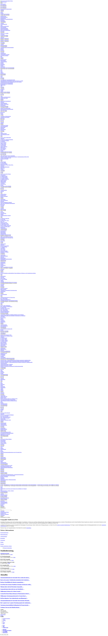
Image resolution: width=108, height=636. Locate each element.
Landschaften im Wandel (4, 54)
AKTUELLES (3, 184)
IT (3, 621)
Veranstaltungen (3, 326)
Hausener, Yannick (3, 222)
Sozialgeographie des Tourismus (6, 151)
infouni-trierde (3, 614)
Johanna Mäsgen (3, 194)
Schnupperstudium (3, 45)
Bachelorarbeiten (3, 230)
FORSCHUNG (3, 182)
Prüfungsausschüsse (4, 17)
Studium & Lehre (3, 346)
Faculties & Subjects (6, 618)
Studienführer (28, 527)
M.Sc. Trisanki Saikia (4, 310)
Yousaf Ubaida (3, 145)
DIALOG (2, 446)
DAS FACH (2, 240)
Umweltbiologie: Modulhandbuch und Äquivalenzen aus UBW (11, 80)
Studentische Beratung (4, 553)
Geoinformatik (3, 367)
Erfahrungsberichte (3, 501)
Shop (4, 623)
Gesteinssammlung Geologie (5, 215)
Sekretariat (2, 138)
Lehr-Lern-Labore (3, 110)
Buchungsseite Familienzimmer (6, 9)
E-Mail (11, 554)
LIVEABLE (2, 316)
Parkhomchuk (2, 387)
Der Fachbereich (3, 4)
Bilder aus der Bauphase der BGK (6, 236)
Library (4, 619)
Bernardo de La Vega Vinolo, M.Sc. (6, 164)
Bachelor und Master (4, 476)
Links (1, 401)
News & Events (3, 153)
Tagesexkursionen (3, 363)
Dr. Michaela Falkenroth (4, 218)
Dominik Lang (3, 195)
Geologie (2, 206)
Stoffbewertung (3, 430)
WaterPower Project (4, 288)
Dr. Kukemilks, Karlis (4, 223)
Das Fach (2, 94)
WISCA (1, 272)
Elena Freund (2, 278)
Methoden (2, 350)
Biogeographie (3, 73)
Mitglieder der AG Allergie (5, 434)
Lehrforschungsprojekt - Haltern (6, 365)
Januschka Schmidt (3, 163)
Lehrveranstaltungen (4, 126)
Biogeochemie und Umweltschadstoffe (7, 67)
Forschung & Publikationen (5, 351)
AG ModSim (2, 355)
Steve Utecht (2, 249)
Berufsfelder (2, 64)
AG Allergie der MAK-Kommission (6, 433)
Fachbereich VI (3, 513)
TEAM (1, 171)
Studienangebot (3, 458)
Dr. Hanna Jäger (3, 307)
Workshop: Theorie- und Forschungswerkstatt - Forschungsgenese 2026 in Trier (14, 156)
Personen (2, 49)
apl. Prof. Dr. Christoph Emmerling (6, 139)
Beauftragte (2, 20)
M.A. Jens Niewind (3, 309)
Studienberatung (3, 349)
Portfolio (2, 62)
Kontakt (1, 150)
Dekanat (1, 13)
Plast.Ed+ (2, 319)
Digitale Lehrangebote (4, 104)
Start (1, 69)
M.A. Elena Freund (3, 298)
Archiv (1, 12)
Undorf (1, 388)
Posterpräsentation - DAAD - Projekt (7, 490)
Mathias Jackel (3, 243)
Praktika (1, 65)
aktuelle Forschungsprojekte (5, 108)
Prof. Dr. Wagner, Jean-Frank (5, 225)
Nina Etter (2, 277)
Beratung (2, 63)
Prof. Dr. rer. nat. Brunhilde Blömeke (7, 414)
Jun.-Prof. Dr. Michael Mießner (6, 439)
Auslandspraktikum (3, 502)
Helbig (1, 385)
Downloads (2, 503)
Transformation (3, 53)
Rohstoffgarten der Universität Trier (6, 237)
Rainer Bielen (2, 345)
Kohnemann (2, 386)
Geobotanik (2, 169)
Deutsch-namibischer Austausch (6, 202)
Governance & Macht (4, 55)
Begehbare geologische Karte (5, 234)
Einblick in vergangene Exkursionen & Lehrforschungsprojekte (11, 366)
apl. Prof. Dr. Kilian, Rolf (5, 226)
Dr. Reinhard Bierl (3, 246)
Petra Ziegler (2, 149)
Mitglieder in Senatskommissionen (6, 19)
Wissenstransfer (3, 449)
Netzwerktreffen (3, 27)
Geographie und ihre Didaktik (5, 186)
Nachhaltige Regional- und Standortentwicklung (9, 300)
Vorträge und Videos (4, 98)
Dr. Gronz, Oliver (3, 338)
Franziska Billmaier (3, 250)
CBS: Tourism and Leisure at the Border (7, 155)
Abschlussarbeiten (3, 61)
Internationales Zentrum (4, 497)
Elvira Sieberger (3, 148)
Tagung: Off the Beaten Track (5, 157)
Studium (1, 57)
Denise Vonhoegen (3, 146)
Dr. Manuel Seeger (3, 337)
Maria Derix (2, 167)
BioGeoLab (2, 112)
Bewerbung (2, 500)
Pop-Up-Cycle (3, 317)
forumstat (2, 356)
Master (1, 461)
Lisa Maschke (2, 441)
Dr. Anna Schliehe (3, 279)
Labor (1, 132)
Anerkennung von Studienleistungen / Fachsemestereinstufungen (11, 474)
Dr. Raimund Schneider (4, 140)
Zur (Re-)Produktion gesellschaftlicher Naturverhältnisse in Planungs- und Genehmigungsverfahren (18, 273)
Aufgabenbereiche (3, 24)
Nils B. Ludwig (3, 442)
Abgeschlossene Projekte (4, 134)
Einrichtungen (2, 105)
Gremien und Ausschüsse (4, 14)
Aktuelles (2, 10)
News (1, 70)
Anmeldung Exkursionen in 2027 (6, 465)
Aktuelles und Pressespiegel (5, 97)
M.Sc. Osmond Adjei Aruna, (5, 416)
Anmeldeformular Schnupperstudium (7, 47)
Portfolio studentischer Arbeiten (6, 546)
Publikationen (2, 84)
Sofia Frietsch (2, 248)
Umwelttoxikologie (3, 403)
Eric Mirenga (2, 141)
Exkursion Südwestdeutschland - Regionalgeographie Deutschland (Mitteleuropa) (14, 361)
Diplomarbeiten (3, 233)
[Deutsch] (2, 505)
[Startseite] (6, 0)
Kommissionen (3, 18)
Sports (4, 622)
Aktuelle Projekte (3, 133)
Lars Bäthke (2, 247)
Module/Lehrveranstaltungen (5, 101)
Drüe (1, 382)
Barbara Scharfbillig (4, 196)
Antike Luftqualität (3, 396)
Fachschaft (2, 31)
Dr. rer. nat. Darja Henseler (5, 412)
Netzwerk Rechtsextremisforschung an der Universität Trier (11, 452)
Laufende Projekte (3, 353)
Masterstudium (3, 60)
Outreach (2, 48)
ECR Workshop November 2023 (6, 328)
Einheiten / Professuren (4, 38)
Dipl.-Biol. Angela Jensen (5, 308)
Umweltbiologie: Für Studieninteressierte (7, 79)
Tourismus (2, 52)
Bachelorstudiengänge (4, 532)
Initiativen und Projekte (4, 26)
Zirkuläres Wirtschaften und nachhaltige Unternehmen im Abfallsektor (12, 315)
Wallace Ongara (3, 143)
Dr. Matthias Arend (3, 176)
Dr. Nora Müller (3, 162)
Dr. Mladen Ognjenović (4, 179)
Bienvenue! (2, 118)
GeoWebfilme (2, 357)
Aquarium (2, 86)
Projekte (1, 264)
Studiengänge (2, 127)
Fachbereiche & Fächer (4, 512)
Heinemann (2, 384)
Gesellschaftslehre (3, 190)
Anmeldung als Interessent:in (5, 116)
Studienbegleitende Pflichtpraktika (6, 467)
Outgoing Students (3, 498)
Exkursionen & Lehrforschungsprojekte (7, 358)
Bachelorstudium (3, 59)
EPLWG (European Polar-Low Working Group (8, 398)
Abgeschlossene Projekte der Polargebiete (7, 399)
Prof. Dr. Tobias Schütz (4, 245)
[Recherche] (11, 510)
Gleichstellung (3, 21)
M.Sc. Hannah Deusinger (5, 417)
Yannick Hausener (3, 344)
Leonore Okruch (3, 443)
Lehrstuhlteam (3, 332)
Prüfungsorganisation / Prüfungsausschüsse (8, 479)
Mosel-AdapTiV (3, 289)
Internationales (3, 480)
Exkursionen (2, 66)
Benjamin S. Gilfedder (4, 251)
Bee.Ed (1, 113)
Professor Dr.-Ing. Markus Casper (6, 335)
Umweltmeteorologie (4, 374)
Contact (1, 615)
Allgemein (2, 37)
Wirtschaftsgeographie (4, 435)
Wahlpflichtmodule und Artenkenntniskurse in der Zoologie (11, 81)
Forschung (2, 50)
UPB (1, 85)
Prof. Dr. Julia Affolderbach (5, 305)
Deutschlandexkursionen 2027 (5, 466)
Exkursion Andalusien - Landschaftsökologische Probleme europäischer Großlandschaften (16, 362)
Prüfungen (2, 102)
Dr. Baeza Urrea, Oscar (4, 220)
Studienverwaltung (3, 472)
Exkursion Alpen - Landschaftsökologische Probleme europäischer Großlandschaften (15, 360)
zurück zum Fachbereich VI (5, 299)
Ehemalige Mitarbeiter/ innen (5, 419)
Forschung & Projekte (4, 106)
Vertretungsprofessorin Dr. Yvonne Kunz (7, 297)
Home (1, 75)
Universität (2, 511)
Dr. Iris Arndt (2, 219)
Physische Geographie (4, 330)
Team (1, 25)
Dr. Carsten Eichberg (4, 178)
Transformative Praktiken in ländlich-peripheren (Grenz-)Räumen (12, 314)
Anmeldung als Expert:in (4, 117)
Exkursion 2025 (3, 213)
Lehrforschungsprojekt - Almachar (6, 364)
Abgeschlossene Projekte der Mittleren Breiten (8, 400)
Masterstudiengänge (4, 534)
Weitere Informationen (4, 29)
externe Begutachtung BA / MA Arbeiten (7, 475)
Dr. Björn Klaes (3, 144)
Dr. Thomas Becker (3, 177)
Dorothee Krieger (3, 180)
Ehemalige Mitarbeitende (4, 166)
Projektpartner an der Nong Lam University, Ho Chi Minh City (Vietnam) (13, 488)
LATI (1, 447)
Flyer (1, 489)
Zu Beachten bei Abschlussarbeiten (6, 82)
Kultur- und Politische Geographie (6, 267)
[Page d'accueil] (3, 1)
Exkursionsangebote (4, 463)
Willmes (1, 389)
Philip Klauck (2, 147)
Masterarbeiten (3, 129)
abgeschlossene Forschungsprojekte (6, 109)
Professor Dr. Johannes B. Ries (5, 334)
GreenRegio (2, 320)
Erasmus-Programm (3, 491)
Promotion (2, 477)
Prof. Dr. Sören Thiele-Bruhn (5, 137)
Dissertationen (3, 231)
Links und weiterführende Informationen (7, 203)
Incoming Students (3, 495)
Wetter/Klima (2, 379)
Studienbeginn (3, 457)
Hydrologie (2, 238)
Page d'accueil (3, 3)
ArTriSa (1, 114)
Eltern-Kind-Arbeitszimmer (5, 30)
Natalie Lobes (2, 418)
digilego (1, 318)
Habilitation (2, 478)
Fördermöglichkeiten (4, 28)
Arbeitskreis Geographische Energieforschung (8, 290)
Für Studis (2, 77)
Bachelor (2, 460)
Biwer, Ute (2, 221)
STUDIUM (2, 183)
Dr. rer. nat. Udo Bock (4, 415)
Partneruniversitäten (3, 494)
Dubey (1, 383)
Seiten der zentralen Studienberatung (63, 524)
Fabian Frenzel (3, 161)
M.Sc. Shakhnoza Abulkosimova (6, 306)
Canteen (4, 620)
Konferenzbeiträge (3, 429)
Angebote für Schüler (4, 35)
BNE (1, 56)
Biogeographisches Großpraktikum (6, 83)
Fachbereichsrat (3, 16)
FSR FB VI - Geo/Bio (4, 33)
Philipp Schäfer (3, 181)
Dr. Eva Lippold (3, 142)
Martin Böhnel (3, 276)
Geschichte (2, 34)
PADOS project (3, 397)
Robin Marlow (3, 440)
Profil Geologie (3, 209)
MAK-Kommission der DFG (5, 432)
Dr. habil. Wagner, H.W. (4, 224)
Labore (1, 211)
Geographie (2, 42)
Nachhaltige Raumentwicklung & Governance (8, 282)
